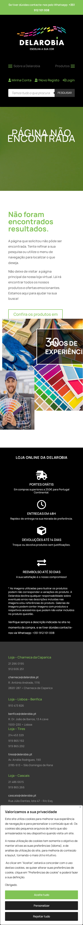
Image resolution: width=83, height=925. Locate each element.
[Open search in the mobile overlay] (41, 93)
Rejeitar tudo (41, 916)
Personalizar (42, 905)
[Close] (80, 807)
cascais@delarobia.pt (22, 795)
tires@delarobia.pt (20, 754)
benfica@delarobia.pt (22, 714)
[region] (41, 865)
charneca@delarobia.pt (23, 677)
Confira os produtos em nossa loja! (35, 318)
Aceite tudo (41, 895)
